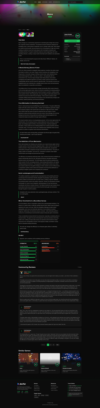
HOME (35, 2)
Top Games (36, 385)
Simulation (36, 397)
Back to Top (50, 402)
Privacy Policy (53, 388)
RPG (39, 395)
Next (57, 344)
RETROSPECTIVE (56, 2)
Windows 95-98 (77, 51)
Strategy (42, 395)
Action (24, 29)
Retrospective (53, 385)
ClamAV (78, 56)
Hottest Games (37, 388)
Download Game (73, 41)
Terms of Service (54, 390)
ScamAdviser (78, 385)
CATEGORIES (44, 2)
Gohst (25, 272)
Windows (78, 52)
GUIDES (50, 2)
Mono (28, 29)
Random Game (37, 390)
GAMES (39, 2)
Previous (43, 344)
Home (20, 29)
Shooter (47, 395)
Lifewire (70, 395)
